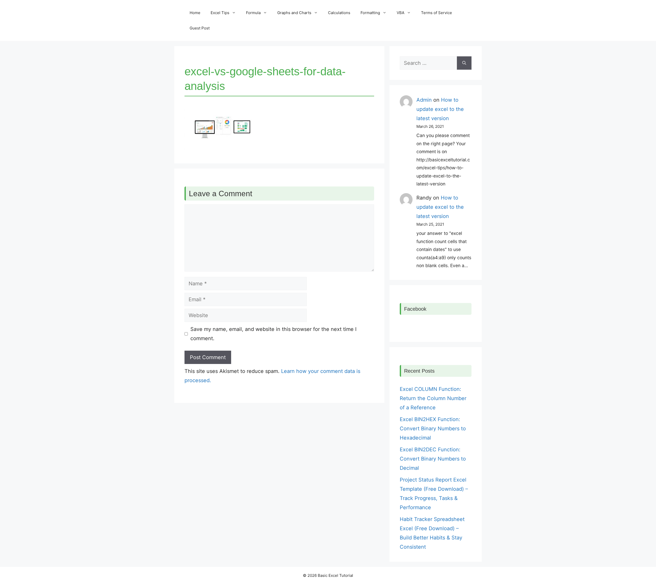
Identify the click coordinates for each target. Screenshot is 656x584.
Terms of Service (436, 12)
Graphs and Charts (294, 12)
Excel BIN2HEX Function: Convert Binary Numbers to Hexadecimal (433, 428)
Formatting (370, 12)
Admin (424, 100)
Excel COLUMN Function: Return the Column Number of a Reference (433, 398)
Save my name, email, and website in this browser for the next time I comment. (273, 333)
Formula (253, 12)
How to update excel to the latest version (440, 109)
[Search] (464, 63)
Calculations (339, 12)
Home (195, 12)
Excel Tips (220, 12)
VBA (400, 12)
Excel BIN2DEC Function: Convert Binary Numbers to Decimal (433, 458)
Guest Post (200, 28)
